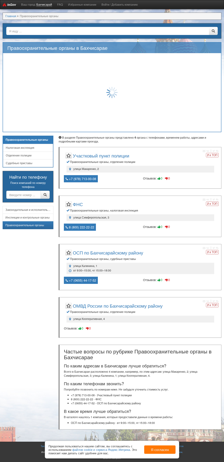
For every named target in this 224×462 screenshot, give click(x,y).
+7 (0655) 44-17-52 (82, 280)
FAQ (60, 4)
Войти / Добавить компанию (120, 4)
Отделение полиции (18, 155)
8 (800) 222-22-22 (81, 227)
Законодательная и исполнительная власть (29, 210)
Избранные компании (82, 4)
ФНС (78, 204)
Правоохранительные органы (24, 225)
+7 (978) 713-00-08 (82, 178)
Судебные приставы (19, 163)
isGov (11, 4)
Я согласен (160, 449)
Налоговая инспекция (20, 148)
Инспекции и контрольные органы (27, 217)
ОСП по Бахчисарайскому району (108, 252)
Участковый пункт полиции (101, 155)
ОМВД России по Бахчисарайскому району (118, 305)
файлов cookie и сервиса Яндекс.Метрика (101, 449)
